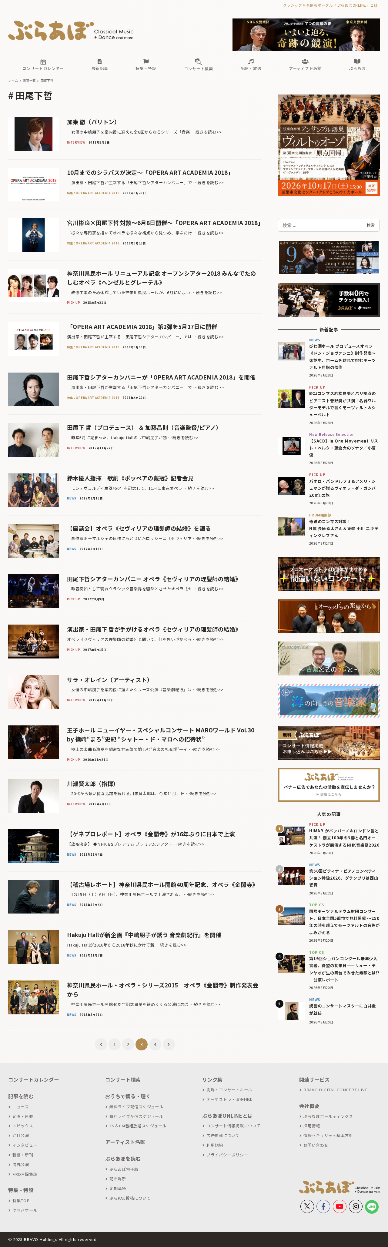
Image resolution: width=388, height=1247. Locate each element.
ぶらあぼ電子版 (124, 1169)
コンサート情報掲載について (233, 1126)
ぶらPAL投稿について (130, 1198)
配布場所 (117, 1179)
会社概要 (309, 1105)
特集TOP (21, 1200)
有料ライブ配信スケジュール (136, 1116)
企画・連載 (22, 1116)
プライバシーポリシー (227, 1155)
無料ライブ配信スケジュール (136, 1106)
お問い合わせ (315, 1145)
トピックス (22, 1126)
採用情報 (311, 1126)
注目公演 (20, 1135)
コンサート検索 (123, 1079)
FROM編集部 (24, 1174)
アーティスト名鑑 (125, 1142)
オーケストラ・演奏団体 (229, 1099)
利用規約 (214, 1145)
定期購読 (117, 1188)
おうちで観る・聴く (128, 1096)
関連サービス (314, 1079)
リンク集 (212, 1079)
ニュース (20, 1106)
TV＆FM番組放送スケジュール (137, 1126)
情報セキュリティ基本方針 (328, 1135)
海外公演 (20, 1164)
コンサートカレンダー (33, 1079)
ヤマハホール (24, 1210)
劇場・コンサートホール (229, 1090)
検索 (371, 225)
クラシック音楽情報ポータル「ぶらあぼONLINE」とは (330, 5)
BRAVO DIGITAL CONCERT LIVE (335, 1090)
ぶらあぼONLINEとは (227, 1115)
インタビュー (24, 1145)
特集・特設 (21, 1190)
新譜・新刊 (22, 1155)
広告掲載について (223, 1135)
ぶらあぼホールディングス (328, 1116)
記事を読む (21, 1096)
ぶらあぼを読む (123, 1158)
